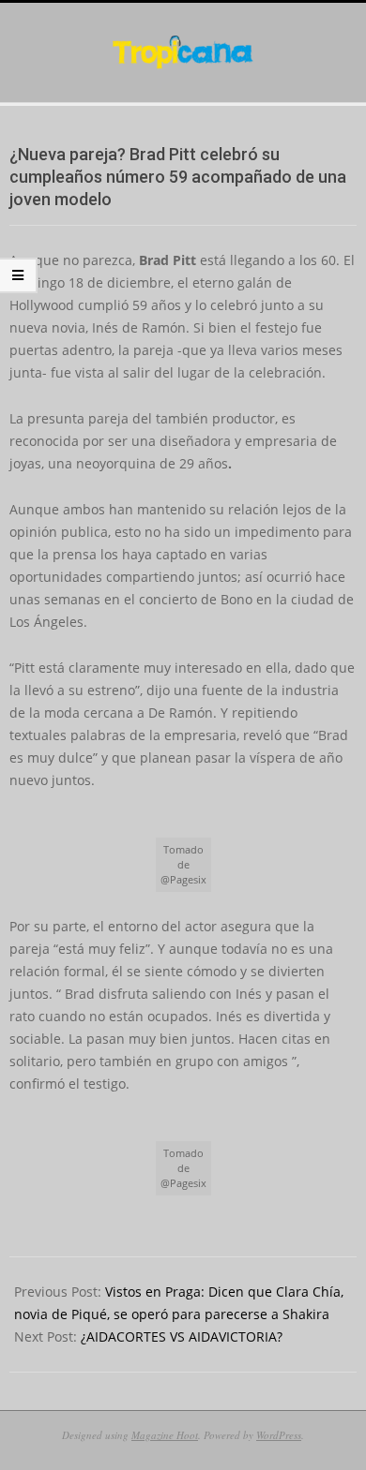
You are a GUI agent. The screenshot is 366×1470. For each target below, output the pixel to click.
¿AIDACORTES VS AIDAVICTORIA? (181, 1336)
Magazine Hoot (164, 1435)
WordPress (278, 1435)
